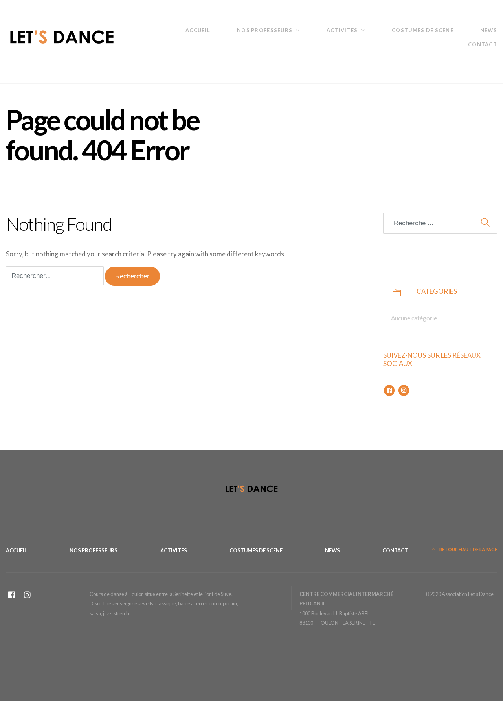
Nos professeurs (264, 30)
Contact (482, 44)
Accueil (197, 30)
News (488, 30)
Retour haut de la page (468, 549)
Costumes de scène (422, 30)
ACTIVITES (342, 30)
